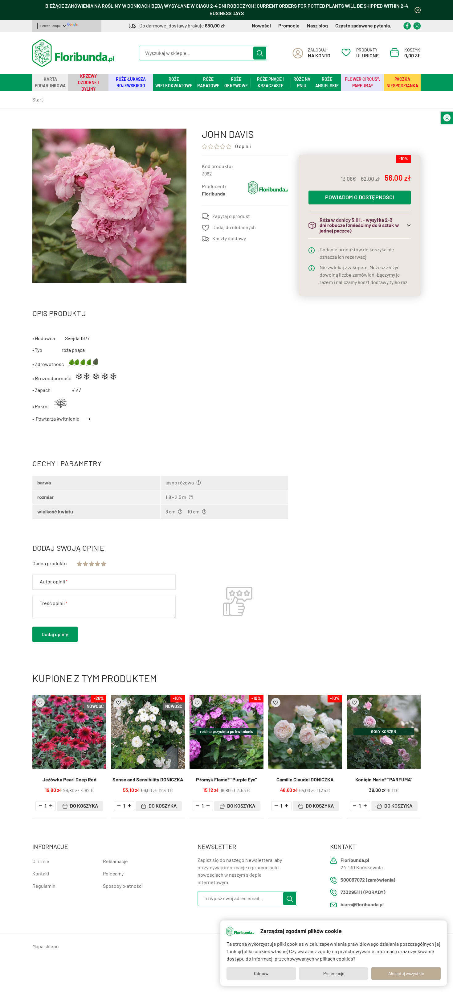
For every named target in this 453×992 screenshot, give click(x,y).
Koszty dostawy (229, 238)
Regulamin (43, 886)
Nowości (261, 25)
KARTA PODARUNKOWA (50, 82)
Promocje (289, 25)
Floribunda (213, 193)
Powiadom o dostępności (359, 198)
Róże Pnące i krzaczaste (270, 82)
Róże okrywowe (236, 82)
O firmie (40, 861)
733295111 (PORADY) (363, 892)
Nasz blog (317, 25)
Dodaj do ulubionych (234, 227)
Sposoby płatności (123, 886)
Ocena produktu (49, 563)
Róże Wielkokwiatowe (173, 82)
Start (37, 99)
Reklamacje (115, 861)
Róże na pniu (301, 82)
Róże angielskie (327, 82)
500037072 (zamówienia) (368, 880)
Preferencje (333, 973)
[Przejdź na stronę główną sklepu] (73, 53)
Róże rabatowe (208, 82)
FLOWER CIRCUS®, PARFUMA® (362, 82)
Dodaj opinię (55, 634)
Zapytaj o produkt (231, 216)
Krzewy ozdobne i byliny (88, 82)
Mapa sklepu (45, 946)
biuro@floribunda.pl (362, 904)
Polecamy (113, 873)
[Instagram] (417, 26)
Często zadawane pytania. (363, 25)
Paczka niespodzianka (402, 82)
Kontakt (41, 873)
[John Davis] (109, 206)
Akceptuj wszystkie (406, 973)
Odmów (261, 973)
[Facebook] (407, 26)
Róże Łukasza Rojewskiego (131, 82)
